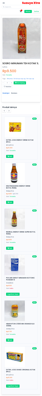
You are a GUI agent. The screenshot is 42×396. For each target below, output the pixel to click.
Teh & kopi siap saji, (19, 79)
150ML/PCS (10, 191)
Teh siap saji (30, 79)
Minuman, (10, 79)
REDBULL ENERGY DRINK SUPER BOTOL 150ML (20, 233)
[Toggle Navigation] (4, 3)
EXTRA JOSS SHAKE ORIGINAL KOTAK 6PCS (20, 371)
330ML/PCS (10, 329)
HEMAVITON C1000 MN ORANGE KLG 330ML (20, 325)
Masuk (28, 11)
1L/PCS (4, 67)
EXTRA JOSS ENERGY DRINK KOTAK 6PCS (20, 141)
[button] (4, 110)
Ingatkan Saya (12, 294)
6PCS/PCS (9, 145)
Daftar (36, 11)
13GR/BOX (9, 283)
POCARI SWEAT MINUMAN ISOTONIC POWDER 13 (20, 279)
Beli (10, 156)
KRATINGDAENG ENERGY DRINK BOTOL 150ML (18, 187)
